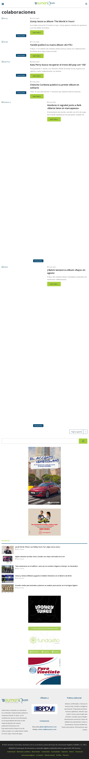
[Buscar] (83, 585)
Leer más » (37, 32)
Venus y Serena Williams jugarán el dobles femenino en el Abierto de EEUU (43, 720)
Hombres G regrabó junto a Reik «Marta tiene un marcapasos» (64, 251)
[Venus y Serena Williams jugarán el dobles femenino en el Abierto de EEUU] (8, 723)
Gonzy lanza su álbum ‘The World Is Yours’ (52, 21)
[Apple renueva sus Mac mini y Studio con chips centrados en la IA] (8, 704)
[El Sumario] (44, 4)
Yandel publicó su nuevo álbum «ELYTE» (51, 44)
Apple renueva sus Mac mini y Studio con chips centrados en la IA (40, 701)
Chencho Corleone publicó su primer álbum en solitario (66, 86)
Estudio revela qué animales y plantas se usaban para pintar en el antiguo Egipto (46, 730)
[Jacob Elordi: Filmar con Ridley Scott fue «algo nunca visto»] (8, 694)
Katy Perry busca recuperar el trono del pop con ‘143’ (58, 64)
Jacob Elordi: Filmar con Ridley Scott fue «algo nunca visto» (37, 691)
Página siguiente (76, 576)
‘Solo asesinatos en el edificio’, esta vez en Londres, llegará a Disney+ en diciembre (46, 710)
